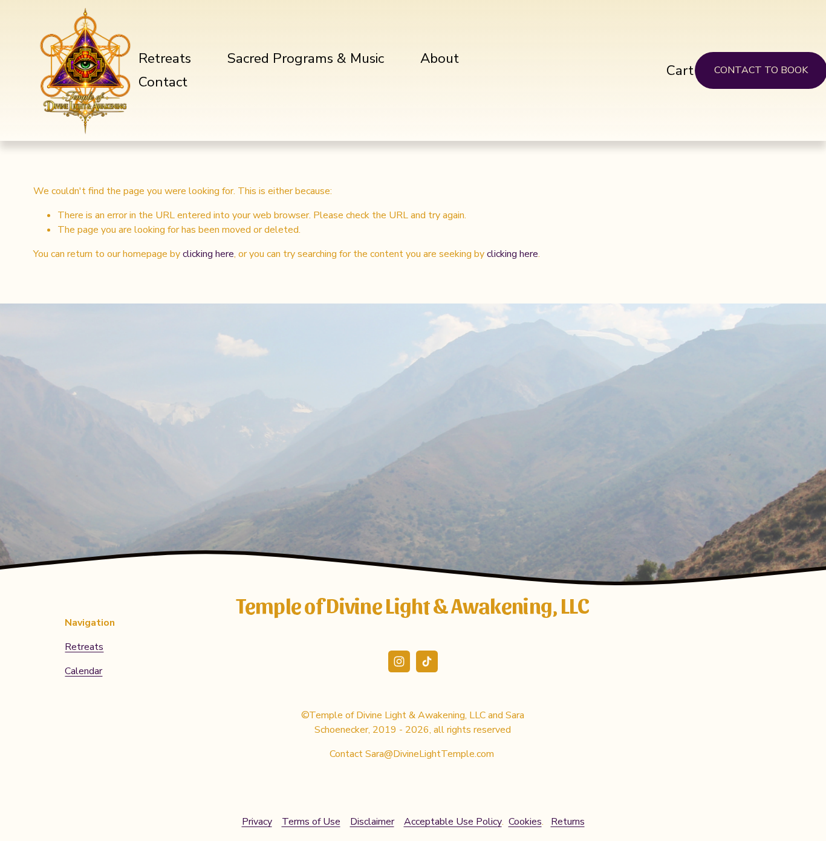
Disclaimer (372, 821)
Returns (568, 821)
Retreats (164, 58)
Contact (162, 82)
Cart (680, 70)
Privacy (257, 821)
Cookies (525, 821)
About (439, 58)
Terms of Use (311, 821)
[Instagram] (399, 661)
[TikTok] (427, 661)
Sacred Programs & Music (305, 58)
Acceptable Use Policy (453, 821)
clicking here (208, 254)
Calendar (83, 671)
